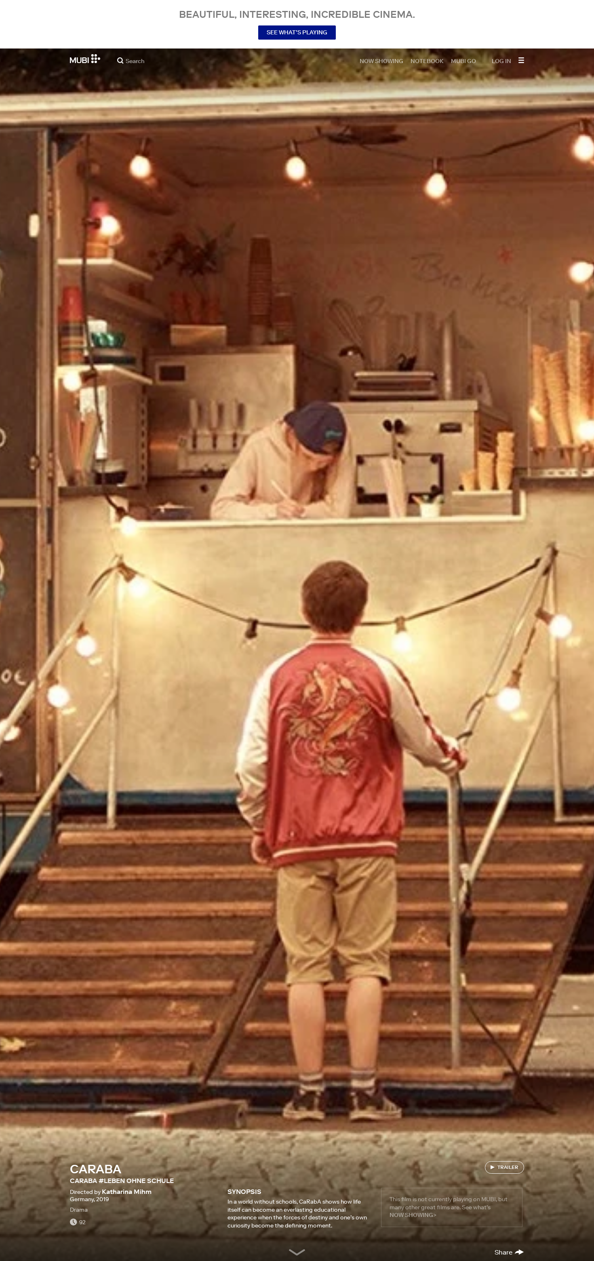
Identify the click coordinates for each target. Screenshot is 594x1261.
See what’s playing (297, 32)
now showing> (413, 1215)
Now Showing (381, 60)
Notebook (427, 60)
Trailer (507, 1167)
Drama (79, 1209)
